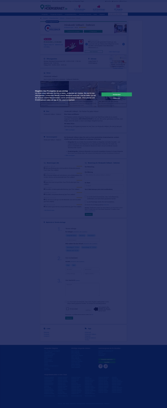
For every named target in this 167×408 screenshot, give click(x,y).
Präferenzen (116, 98)
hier (55, 100)
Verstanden (117, 94)
